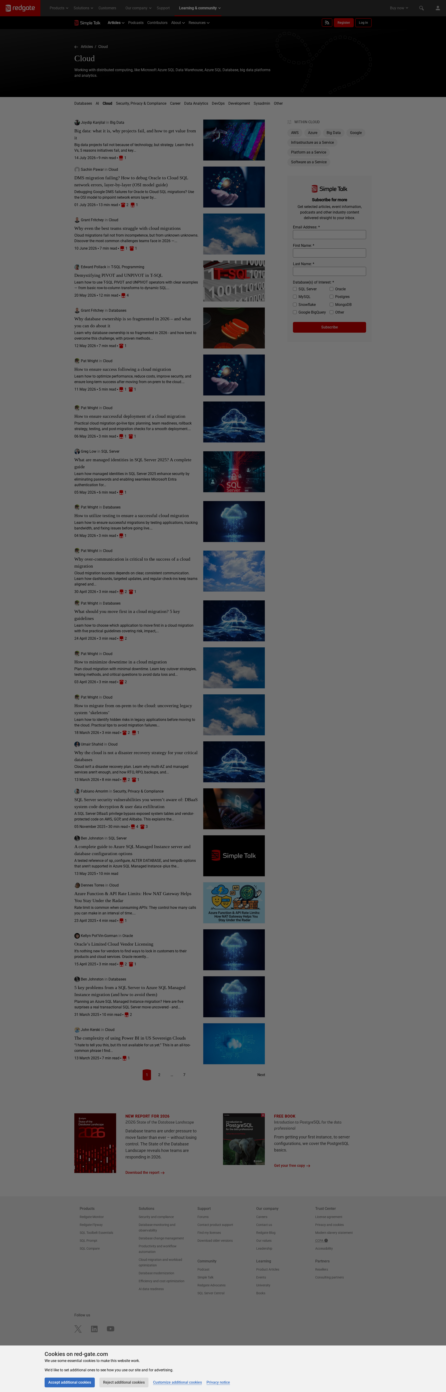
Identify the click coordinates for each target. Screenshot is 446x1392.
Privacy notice (218, 1382)
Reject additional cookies (124, 1382)
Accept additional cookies (69, 1382)
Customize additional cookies (177, 1382)
